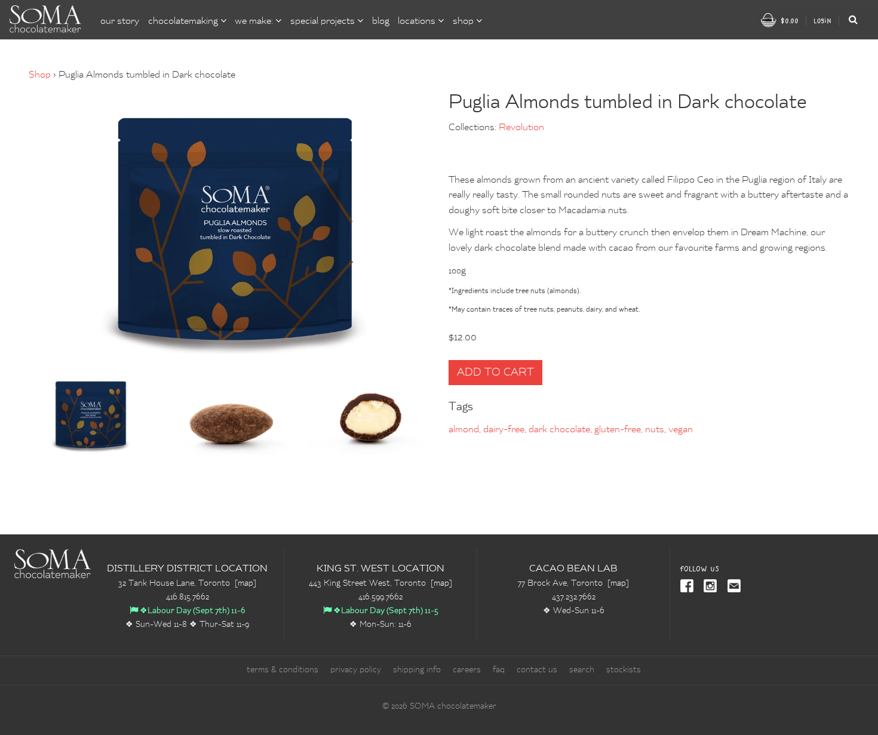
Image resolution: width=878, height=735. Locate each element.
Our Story (119, 21)
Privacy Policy (355, 670)
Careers (467, 670)
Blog (380, 21)
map (245, 583)
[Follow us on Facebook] (687, 587)
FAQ (499, 670)
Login (822, 20)
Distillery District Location (187, 569)
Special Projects (323, 21)
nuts (654, 430)
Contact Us (537, 670)
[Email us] (731, 587)
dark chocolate (559, 430)
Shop (40, 75)
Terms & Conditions (282, 670)
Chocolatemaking (184, 21)
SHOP (464, 21)
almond (464, 430)
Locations (418, 21)
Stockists (623, 670)
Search (581, 670)
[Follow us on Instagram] (708, 587)
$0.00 (788, 20)
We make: (255, 21)
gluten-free (617, 430)
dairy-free (503, 430)
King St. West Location (380, 569)
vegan (680, 430)
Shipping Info (417, 670)
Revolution (521, 128)
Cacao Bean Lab (573, 569)
